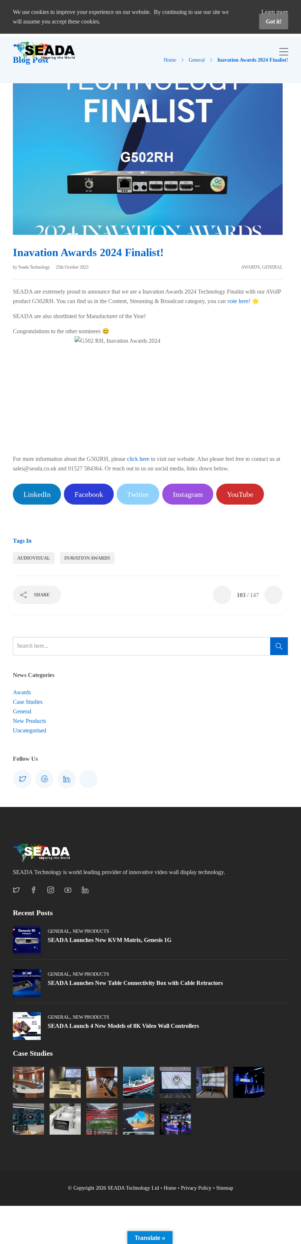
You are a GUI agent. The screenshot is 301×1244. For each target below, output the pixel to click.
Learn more (274, 12)
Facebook (89, 494)
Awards (250, 267)
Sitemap (224, 1188)
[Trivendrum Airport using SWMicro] (138, 1119)
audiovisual (33, 558)
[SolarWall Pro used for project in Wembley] (101, 1119)
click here (138, 459)
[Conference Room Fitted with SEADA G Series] (101, 1082)
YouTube (240, 494)
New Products (29, 721)
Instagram (188, 494)
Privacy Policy (196, 1188)
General (272, 267)
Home (170, 1188)
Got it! (274, 21)
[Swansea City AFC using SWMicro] (175, 1082)
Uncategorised (29, 730)
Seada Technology (34, 267)
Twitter (138, 494)
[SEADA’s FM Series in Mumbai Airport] (65, 1082)
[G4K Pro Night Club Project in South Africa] (248, 1082)
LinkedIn (37, 494)
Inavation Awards (87, 558)
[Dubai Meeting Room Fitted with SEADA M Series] (65, 1119)
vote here (238, 301)
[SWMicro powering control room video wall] (212, 1082)
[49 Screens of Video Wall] (175, 1119)
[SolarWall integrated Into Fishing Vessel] (138, 1082)
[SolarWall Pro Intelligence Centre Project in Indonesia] (28, 1119)
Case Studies (28, 702)
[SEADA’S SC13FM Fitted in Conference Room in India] (28, 1082)
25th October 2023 (72, 267)
